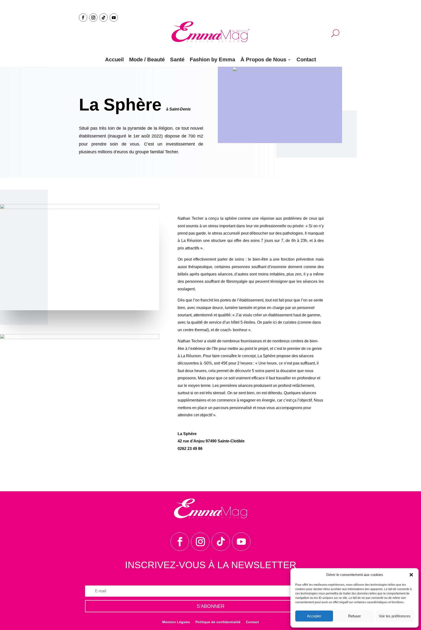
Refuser (354, 616)
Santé (177, 60)
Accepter (314, 616)
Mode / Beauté (147, 60)
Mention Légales (176, 622)
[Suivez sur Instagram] (93, 17)
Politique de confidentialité (217, 622)
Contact (306, 60)
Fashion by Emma (212, 60)
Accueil (114, 60)
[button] (411, 574)
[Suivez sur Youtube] (114, 17)
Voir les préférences (395, 616)
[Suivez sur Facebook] (83, 17)
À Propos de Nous (263, 60)
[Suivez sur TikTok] (103, 17)
